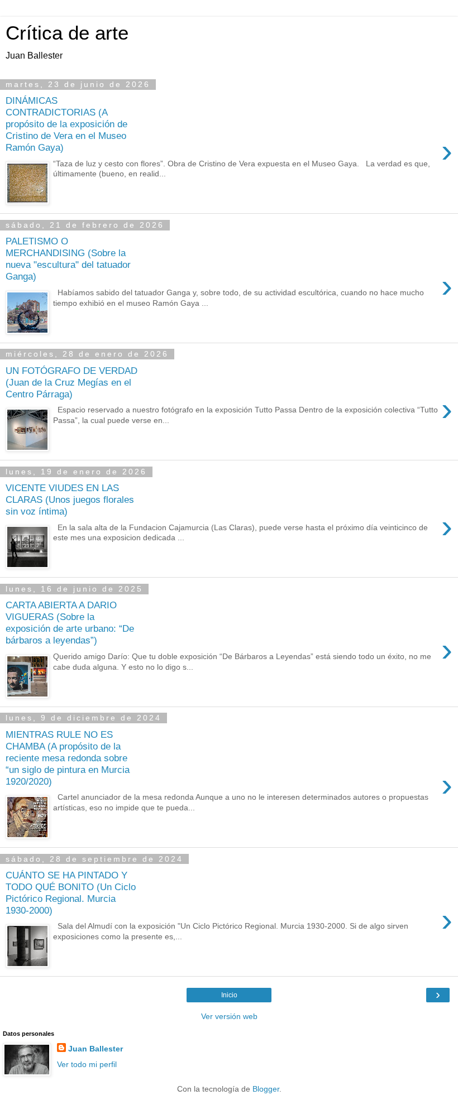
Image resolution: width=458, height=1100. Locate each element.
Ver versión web (229, 1016)
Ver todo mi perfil (87, 1064)
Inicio (229, 995)
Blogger (265, 1088)
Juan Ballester (95, 1048)
